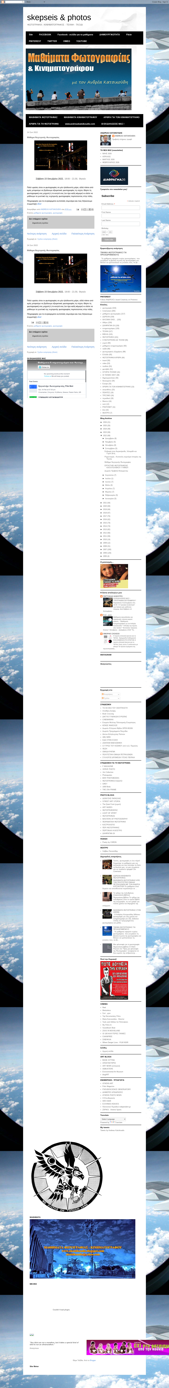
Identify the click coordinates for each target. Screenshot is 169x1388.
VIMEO (66, 41)
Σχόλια (106, 698)
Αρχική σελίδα (59, 233)
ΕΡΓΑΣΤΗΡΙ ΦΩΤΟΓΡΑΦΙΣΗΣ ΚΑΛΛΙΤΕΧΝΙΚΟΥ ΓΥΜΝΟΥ (116, 467)
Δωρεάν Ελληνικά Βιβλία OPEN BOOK (117, 728)
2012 (105, 533)
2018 (105, 513)
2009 (105, 543)
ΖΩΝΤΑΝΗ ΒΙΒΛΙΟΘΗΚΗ (112, 743)
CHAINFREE (107, 1036)
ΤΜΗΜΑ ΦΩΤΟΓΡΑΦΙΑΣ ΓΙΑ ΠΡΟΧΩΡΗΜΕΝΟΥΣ (113, 253)
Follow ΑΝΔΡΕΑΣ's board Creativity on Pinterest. (119, 300)
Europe (105, 384)
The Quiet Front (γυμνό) (111, 804)
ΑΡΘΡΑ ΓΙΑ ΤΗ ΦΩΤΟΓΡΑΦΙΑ (44, 124)
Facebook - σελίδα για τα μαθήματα (75, 34)
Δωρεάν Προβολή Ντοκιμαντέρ (116, 471)
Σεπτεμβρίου (110, 448)
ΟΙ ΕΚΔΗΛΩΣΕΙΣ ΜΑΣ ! (112, 124)
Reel (104, 1007)
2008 (105, 546)
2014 (105, 526)
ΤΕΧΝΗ (105, 331)
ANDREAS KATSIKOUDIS (125, 136)
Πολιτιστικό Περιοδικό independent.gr (116, 1107)
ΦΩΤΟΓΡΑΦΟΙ (108, 337)
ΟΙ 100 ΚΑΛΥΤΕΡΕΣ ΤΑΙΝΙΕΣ (114, 1034)
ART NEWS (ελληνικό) (111, 1066)
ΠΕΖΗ (104, 749)
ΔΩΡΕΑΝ (106, 317)
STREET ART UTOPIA (111, 801)
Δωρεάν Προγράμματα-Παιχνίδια (115, 731)
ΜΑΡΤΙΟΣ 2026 (108, 159)
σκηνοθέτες (106, 390)
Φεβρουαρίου (110, 495)
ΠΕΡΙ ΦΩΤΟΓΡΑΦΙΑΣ (110, 828)
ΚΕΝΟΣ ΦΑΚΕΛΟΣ (109, 725)
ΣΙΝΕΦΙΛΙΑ (106, 1040)
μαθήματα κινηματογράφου (112, 346)
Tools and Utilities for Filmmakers (115, 1022)
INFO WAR (106, 1101)
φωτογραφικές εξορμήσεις (112, 352)
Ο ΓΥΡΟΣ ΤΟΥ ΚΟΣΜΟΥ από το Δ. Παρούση (120, 746)
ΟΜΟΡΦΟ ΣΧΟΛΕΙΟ (111, 634)
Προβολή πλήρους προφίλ (122, 139)
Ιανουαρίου (109, 499)
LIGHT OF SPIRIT (109, 813)
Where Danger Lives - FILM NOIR (115, 1042)
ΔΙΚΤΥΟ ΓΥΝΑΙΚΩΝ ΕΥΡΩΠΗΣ (114, 717)
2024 (105, 429)
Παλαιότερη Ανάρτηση (82, 233)
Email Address (108, 204)
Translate (118, 1122)
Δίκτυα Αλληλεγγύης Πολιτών (113, 734)
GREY (104, 784)
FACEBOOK (45, 34)
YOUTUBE (81, 41)
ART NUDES (107, 807)
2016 (105, 519)
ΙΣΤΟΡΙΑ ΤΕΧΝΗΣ (109, 372)
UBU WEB (106, 737)
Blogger (93, 1360)
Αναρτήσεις (108, 694)
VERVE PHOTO (108, 769)
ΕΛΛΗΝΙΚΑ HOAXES (110, 1104)
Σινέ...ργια (107, 615)
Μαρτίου (108, 492)
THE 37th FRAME (109, 790)
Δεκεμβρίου (109, 438)
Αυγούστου (109, 475)
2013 (105, 529)
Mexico (105, 401)
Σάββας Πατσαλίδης (110, 851)
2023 (105, 432)
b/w (103, 410)
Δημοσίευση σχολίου (40, 223)
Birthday (105, 228)
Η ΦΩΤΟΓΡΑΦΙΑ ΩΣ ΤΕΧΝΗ (113, 340)
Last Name (106, 220)
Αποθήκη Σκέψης (109, 711)
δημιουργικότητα (108, 378)
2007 (105, 549)
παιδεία (105, 366)
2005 (105, 556)
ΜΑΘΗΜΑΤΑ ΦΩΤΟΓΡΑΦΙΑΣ (43, 117)
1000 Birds (106, 787)
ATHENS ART (107, 1083)
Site (31, 34)
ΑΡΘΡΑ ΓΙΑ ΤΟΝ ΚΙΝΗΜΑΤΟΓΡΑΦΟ (121, 117)
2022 (105, 436)
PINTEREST (35, 41)
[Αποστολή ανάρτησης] (77, 209)
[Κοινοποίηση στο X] (87, 209)
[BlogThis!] (85, 209)
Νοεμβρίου (109, 442)
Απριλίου (109, 489)
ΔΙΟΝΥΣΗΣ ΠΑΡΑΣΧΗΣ (111, 798)
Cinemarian (106, 311)
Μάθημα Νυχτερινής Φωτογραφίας (118, 462)
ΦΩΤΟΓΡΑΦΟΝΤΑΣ (110, 810)
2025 (105, 425)
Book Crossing (108, 714)
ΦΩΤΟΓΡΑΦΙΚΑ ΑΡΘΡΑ (111, 358)
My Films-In (107, 1025)
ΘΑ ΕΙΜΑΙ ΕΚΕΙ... (109, 320)
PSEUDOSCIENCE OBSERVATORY (116, 1089)
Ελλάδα (105, 355)
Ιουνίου (108, 482)
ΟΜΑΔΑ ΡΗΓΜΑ (108, 752)
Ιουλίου (108, 479)
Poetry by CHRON (109, 842)
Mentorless (106, 1010)
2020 (105, 506)
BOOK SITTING (108, 1060)
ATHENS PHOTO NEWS (112, 1095)
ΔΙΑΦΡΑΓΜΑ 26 (108, 326)
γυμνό (104, 343)
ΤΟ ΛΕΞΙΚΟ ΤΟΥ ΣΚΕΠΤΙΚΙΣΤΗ (115, 708)
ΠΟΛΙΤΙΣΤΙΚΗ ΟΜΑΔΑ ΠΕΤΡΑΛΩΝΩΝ (117, 755)
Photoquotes (107, 775)
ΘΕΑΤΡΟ (106, 413)
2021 (105, 503)
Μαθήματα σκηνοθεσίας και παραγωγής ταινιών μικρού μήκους (123, 619)
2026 (105, 422)
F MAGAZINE (107, 766)
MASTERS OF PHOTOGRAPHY (115, 819)
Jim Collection (107, 772)
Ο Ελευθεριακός (108, 1098)
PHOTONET (107, 407)
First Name (106, 212)
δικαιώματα (106, 381)
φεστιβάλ (105, 369)
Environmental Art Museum (112, 1072)
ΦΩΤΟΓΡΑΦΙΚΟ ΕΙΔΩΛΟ (112, 781)
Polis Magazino (108, 1086)
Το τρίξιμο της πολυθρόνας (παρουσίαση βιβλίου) (123, 894)
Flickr (129, 34)
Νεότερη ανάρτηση (37, 233)
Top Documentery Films (111, 1016)
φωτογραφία (57, 213)
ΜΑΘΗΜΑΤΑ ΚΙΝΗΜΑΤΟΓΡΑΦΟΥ (80, 117)
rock (104, 404)
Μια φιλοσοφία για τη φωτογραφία (126, 944)
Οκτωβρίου (109, 445)
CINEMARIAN (107, 720)
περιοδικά (106, 398)
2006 (105, 553)
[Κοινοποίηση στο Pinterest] (92, 209)
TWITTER (52, 41)
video (104, 363)
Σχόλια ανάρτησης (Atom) (47, 239)
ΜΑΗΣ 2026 (107, 154)
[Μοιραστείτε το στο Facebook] (90, 209)
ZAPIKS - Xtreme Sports (111, 1110)
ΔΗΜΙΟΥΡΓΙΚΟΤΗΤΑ (109, 34)
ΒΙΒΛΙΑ (105, 334)
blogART (105, 1075)
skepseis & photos (59, 17)
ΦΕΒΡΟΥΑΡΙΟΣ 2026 (110, 162)
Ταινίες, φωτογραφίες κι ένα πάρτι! (126, 861)
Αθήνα (104, 322)
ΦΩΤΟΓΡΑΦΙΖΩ (108, 816)
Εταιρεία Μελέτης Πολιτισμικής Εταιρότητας (119, 722)
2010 (105, 539)
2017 (105, 516)
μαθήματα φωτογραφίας (43, 213)
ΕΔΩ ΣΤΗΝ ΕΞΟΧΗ (110, 740)
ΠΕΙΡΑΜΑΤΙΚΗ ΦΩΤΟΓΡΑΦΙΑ (114, 822)
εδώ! (39, 204)
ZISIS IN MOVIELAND (111, 1031)
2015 (105, 523)
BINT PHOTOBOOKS (110, 778)
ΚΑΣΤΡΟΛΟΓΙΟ (108, 825)
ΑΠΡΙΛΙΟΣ (106, 157)
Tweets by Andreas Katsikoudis (112, 1130)
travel (104, 360)
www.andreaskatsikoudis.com (80, 124)
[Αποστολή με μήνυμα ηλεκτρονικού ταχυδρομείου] (82, 209)
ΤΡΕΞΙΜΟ (106, 395)
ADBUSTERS (107, 1069)
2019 (105, 509)
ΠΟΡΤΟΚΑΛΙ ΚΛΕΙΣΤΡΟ (113, 596)
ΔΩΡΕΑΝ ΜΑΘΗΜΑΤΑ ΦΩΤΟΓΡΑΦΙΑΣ (122, 877)
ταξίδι (104, 349)
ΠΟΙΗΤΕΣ (106, 393)
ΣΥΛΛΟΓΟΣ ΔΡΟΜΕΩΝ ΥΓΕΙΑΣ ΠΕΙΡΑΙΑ (118, 757)
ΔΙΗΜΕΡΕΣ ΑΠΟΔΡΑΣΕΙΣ (112, 1092)
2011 (105, 536)
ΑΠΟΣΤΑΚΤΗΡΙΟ (109, 1063)
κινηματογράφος (108, 328)
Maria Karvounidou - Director (113, 1019)
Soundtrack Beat (108, 1028)
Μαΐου (108, 485)
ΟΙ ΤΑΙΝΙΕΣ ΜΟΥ (109, 375)
